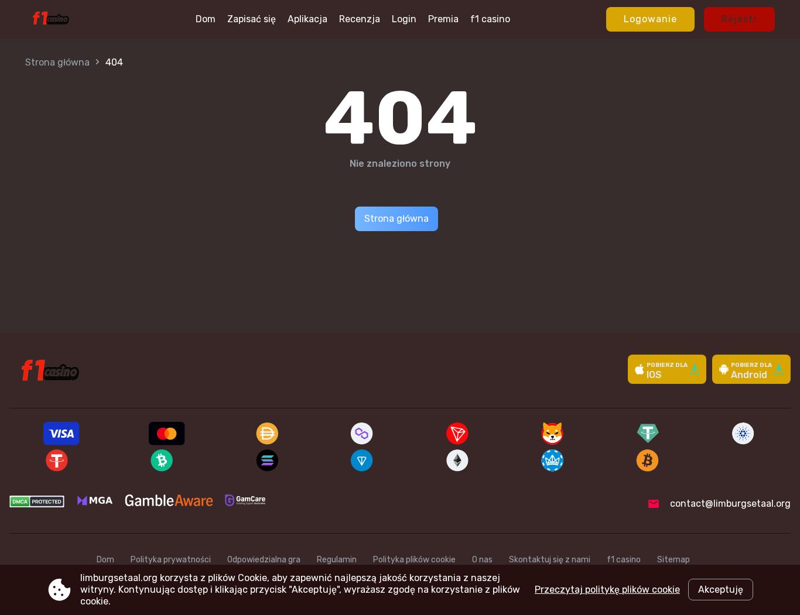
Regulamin (337, 560)
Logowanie (650, 19)
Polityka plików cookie (414, 560)
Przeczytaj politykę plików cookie (607, 589)
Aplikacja (307, 19)
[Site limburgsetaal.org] (51, 19)
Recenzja (359, 19)
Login (404, 19)
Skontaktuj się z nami (549, 560)
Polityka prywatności (171, 560)
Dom (206, 19)
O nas (482, 560)
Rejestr (739, 19)
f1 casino (490, 19)
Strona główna (57, 62)
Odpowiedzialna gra (263, 560)
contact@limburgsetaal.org (730, 503)
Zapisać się (251, 19)
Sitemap (673, 560)
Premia (443, 19)
